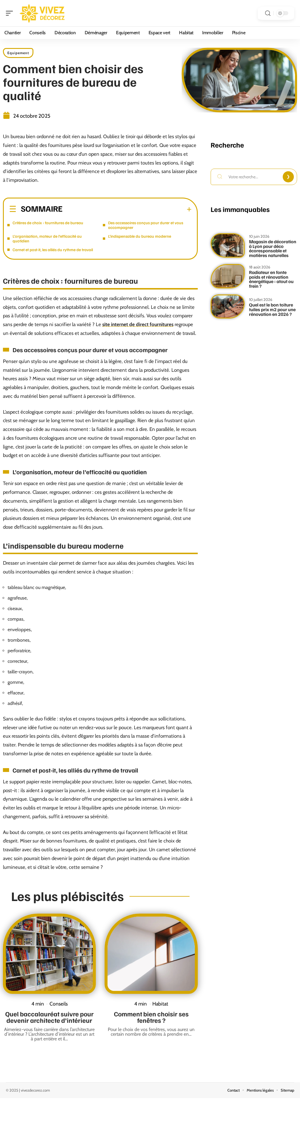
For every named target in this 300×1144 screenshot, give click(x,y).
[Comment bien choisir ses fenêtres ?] (151, 954)
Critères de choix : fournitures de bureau (48, 222)
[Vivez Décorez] (42, 13)
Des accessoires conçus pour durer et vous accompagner (145, 225)
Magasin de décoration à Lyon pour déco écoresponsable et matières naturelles (272, 248)
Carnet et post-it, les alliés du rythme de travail (53, 249)
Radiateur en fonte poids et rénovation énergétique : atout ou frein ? (271, 279)
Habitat (160, 1004)
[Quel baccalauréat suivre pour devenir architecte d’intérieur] (49, 954)
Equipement (18, 53)
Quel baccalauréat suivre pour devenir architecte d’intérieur (49, 1017)
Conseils (59, 1004)
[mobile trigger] (11, 13)
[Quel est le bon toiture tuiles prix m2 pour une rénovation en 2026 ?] (228, 306)
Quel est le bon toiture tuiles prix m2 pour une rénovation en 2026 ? (272, 309)
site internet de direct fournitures (137, 324)
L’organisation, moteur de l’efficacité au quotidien (47, 238)
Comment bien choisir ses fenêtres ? (151, 1017)
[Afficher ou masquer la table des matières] (127, 209)
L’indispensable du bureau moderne (139, 236)
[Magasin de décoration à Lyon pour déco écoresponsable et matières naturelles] (228, 245)
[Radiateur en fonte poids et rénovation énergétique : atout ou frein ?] (228, 276)
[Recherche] (268, 13)
